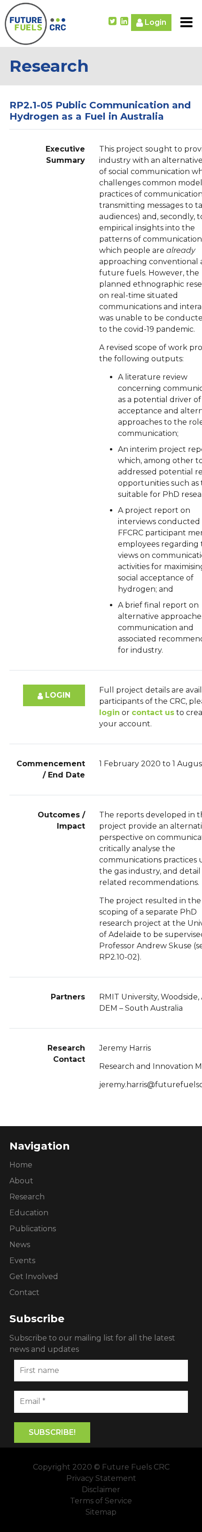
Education (28, 1212)
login (109, 712)
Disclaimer (101, 1489)
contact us (153, 712)
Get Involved (33, 1276)
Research (27, 1196)
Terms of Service (101, 1500)
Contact (24, 1292)
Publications (32, 1228)
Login (154, 22)
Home (20, 1164)
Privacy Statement (101, 1478)
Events (22, 1260)
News (19, 1244)
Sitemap (101, 1512)
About (21, 1180)
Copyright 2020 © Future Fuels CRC (101, 1467)
